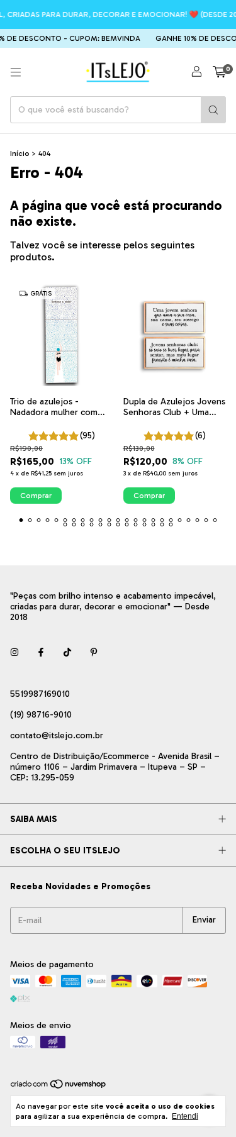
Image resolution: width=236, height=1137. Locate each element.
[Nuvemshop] (59, 1086)
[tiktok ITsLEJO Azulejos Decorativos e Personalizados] (67, 653)
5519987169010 (40, 694)
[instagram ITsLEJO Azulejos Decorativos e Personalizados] (14, 653)
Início (20, 153)
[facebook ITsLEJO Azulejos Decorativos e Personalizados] (41, 653)
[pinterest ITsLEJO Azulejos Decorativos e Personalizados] (93, 653)
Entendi (185, 1116)
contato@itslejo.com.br (56, 735)
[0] (219, 72)
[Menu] (15, 72)
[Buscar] (213, 109)
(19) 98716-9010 (41, 714)
